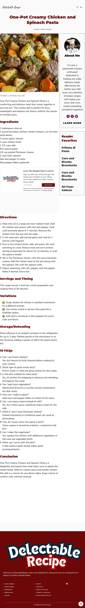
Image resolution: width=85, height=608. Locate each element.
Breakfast (9, 592)
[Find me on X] (76, 116)
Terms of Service (43, 592)
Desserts (8, 590)
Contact (39, 587)
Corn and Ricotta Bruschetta (69, 162)
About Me (72, 55)
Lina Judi (48, 29)
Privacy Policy (42, 590)
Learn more (72, 123)
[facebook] (67, 584)
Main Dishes (9, 584)
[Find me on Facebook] (68, 116)
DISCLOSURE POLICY (43, 595)
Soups (7, 595)
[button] (77, 7)
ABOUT (39, 584)
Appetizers (9, 587)
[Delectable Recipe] (11, 7)
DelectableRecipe (20, 573)
